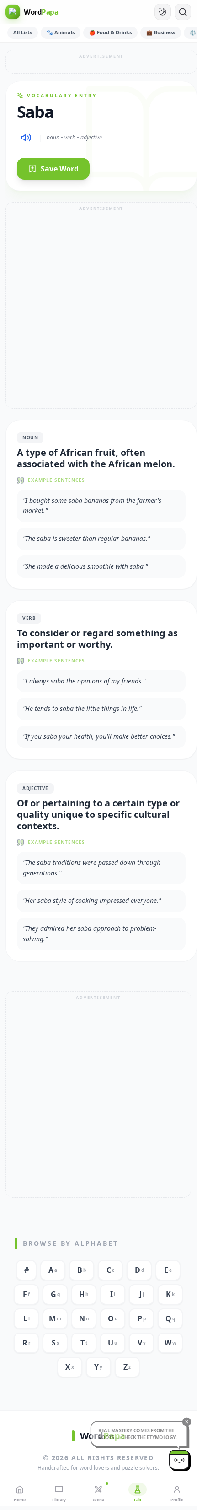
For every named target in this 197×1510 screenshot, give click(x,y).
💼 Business (160, 32)
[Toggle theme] (162, 12)
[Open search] (183, 12)
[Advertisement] (101, 61)
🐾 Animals (61, 32)
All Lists (22, 32)
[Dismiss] (181, 1426)
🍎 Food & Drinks (110, 32)
